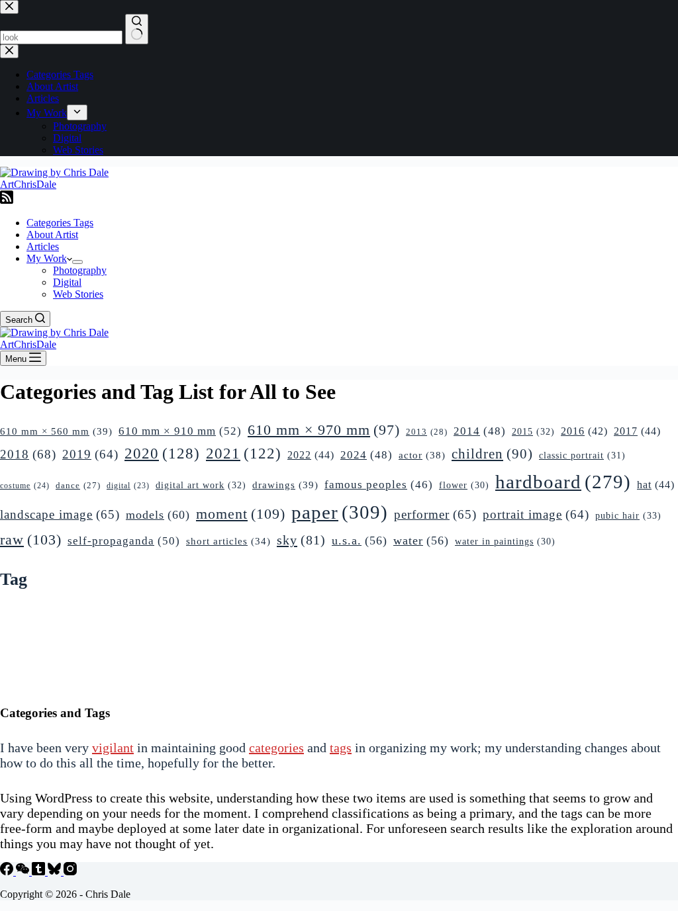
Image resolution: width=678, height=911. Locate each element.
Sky (301, 540)
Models (158, 514)
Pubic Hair (628, 515)
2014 (480, 431)
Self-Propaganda (124, 541)
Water (421, 540)
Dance (78, 485)
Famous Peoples (378, 484)
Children (492, 454)
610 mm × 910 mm (180, 431)
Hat (656, 485)
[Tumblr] (40, 871)
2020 (162, 453)
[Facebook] (8, 871)
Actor (422, 454)
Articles (42, 246)
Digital (67, 282)
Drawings (285, 484)
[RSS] (6, 200)
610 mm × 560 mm (56, 431)
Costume (25, 485)
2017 (637, 431)
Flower (464, 485)
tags (341, 747)
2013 (427, 432)
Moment (240, 513)
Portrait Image (536, 514)
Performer (435, 514)
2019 (90, 454)
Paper (339, 512)
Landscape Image (60, 514)
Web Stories (78, 294)
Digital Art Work (201, 485)
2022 (310, 455)
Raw (31, 539)
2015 (533, 431)
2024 (366, 455)
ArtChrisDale (28, 184)
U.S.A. (359, 540)
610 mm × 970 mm (324, 430)
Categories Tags (59, 222)
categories (276, 747)
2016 (584, 431)
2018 (28, 454)
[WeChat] (24, 871)
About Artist (52, 234)
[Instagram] (70, 871)
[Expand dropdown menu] (77, 262)
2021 (243, 453)
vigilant (113, 747)
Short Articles (228, 541)
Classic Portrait (582, 455)
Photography (80, 270)
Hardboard (563, 481)
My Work (46, 258)
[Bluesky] (56, 871)
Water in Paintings (505, 541)
